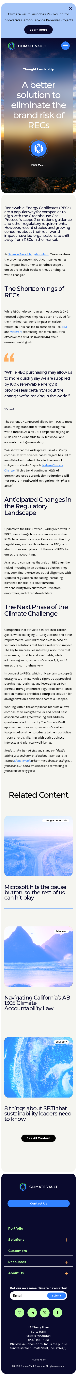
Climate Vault (22, 760)
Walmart (16, 332)
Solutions (16, 1240)
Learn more (38, 29)
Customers (17, 1251)
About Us (16, 1273)
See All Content (38, 1138)
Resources (17, 1262)
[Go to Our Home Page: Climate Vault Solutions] (25, 45)
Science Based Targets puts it (28, 254)
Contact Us (38, 1203)
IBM (64, 327)
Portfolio (15, 1228)
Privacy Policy (39, 1359)
